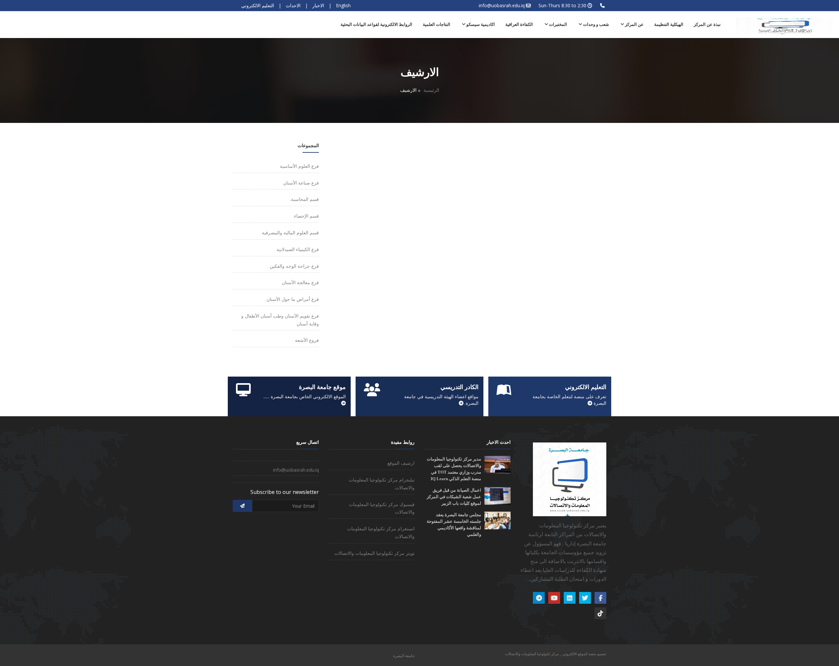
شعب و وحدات (595, 24)
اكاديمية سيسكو (480, 24)
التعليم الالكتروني (257, 5)
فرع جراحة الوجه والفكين (294, 266)
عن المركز (634, 24)
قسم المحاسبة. (304, 199)
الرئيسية (431, 90)
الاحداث (293, 5)
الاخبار (318, 5)
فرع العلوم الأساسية (299, 166)
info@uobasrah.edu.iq (502, 5)
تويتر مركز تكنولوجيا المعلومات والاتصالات (374, 553)
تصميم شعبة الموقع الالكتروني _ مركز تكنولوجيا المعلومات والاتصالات (555, 653)
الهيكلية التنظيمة (668, 24)
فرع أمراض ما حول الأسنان (292, 299)
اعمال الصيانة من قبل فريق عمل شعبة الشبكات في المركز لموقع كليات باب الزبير (454, 497)
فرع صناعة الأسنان (301, 183)
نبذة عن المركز (707, 24)
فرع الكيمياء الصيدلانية (298, 249)
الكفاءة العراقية (519, 24)
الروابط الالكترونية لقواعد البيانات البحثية (376, 24)
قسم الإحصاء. (306, 216)
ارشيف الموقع (401, 463)
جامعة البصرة (404, 655)
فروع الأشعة (307, 340)
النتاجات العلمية (436, 24)
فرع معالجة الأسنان (300, 282)
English (343, 5)
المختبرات (557, 24)
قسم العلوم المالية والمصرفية (290, 232)
